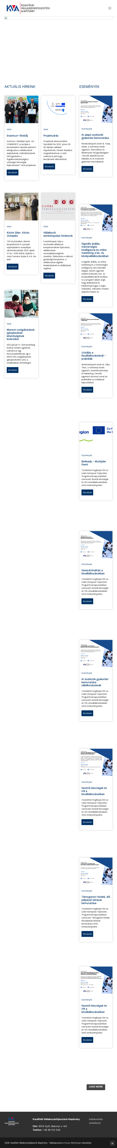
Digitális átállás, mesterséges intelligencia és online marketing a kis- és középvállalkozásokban (95, 250)
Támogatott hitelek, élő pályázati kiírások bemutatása (95, 900)
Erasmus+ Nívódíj (17, 135)
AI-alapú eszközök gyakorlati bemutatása (95, 136)
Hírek (9, 129)
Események (86, 128)
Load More (96, 1086)
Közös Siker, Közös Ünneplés (18, 234)
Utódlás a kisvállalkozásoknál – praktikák (93, 355)
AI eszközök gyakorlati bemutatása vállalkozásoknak (94, 682)
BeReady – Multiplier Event (93, 463)
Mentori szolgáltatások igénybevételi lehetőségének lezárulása (21, 334)
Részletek (12, 172)
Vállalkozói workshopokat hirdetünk (58, 234)
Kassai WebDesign (72, 1143)
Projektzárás (50, 135)
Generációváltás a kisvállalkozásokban (93, 572)
